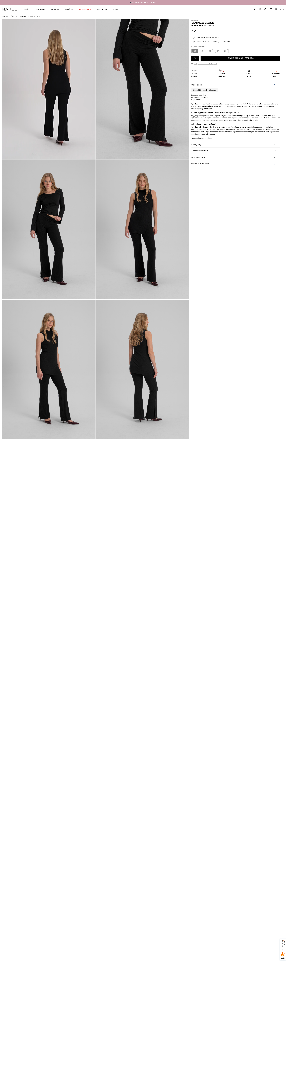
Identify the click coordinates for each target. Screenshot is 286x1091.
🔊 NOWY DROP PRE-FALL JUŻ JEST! (143, 2)
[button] (254, 9)
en (283, 9)
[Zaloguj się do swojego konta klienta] (265, 9)
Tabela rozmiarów (199, 150)
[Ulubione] (260, 9)
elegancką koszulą (207, 129)
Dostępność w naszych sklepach (205, 64)
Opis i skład (196, 85)
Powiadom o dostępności (240, 58)
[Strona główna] (9, 9)
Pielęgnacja (196, 144)
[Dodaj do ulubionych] (195, 58)
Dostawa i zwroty (199, 157)
